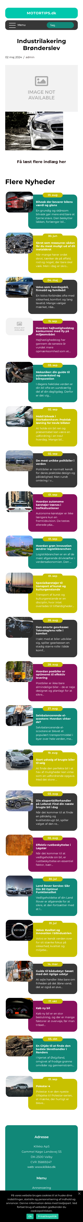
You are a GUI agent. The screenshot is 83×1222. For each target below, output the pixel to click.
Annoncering (41, 1188)
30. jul (53, 879)
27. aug (53, 708)
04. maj (52, 280)
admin (30, 57)
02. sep (53, 409)
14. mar (53, 964)
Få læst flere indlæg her (41, 161)
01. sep (52, 494)
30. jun (52, 236)
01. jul (53, 923)
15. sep (52, 321)
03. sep (53, 365)
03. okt (52, 1039)
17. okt (52, 1001)
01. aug (53, 195)
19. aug (53, 752)
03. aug (53, 793)
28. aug (53, 620)
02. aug (53, 838)
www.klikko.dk (45, 1167)
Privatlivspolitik (47, 1216)
